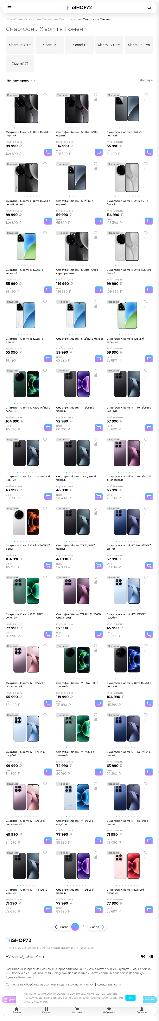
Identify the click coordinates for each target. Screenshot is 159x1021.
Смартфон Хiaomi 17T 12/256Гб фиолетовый (25, 684)
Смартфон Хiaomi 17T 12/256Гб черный (76, 478)
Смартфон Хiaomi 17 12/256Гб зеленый (75, 753)
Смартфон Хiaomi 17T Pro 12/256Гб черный (129, 409)
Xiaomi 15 (50, 45)
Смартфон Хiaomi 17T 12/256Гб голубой (126, 616)
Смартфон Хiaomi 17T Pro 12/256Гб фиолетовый (78, 616)
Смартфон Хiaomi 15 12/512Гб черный (74, 202)
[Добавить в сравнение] (45, 99)
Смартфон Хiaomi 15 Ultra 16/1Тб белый (128, 202)
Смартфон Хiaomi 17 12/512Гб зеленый (24, 616)
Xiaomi (47, 19)
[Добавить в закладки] (45, 95)
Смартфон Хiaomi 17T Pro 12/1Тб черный (26, 891)
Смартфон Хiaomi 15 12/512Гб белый (79, 338)
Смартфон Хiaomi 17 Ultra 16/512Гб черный (129, 684)
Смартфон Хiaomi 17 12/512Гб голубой (75, 822)
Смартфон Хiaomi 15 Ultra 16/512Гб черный (28, 133)
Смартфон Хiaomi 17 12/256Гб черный (75, 409)
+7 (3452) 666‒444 (25, 956)
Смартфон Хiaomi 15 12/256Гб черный (125, 133)
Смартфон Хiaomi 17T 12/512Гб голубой (25, 753)
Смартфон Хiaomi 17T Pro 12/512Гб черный (28, 478)
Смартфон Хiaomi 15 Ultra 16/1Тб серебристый (77, 271)
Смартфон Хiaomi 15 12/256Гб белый (25, 340)
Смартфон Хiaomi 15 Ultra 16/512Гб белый (129, 271)
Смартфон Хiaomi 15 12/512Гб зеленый (125, 340)
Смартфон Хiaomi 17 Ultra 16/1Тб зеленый (77, 684)
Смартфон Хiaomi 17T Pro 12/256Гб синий (129, 547)
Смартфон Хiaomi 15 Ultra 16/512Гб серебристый (28, 202)
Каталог (29, 19)
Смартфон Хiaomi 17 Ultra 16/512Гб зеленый (28, 409)
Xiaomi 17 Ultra (109, 45)
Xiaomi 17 (79, 45)
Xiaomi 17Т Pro (139, 45)
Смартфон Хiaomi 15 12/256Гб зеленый (25, 271)
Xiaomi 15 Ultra (20, 45)
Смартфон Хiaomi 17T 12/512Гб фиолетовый (25, 822)
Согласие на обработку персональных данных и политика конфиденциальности (63, 984)
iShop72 (11, 19)
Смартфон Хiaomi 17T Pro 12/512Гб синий (129, 753)
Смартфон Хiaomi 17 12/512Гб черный (75, 891)
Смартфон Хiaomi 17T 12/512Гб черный (75, 547)
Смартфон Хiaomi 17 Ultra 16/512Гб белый (28, 547)
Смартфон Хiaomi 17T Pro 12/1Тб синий (127, 822)
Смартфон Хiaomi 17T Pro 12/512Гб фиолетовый (129, 478)
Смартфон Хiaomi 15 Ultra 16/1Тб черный (77, 133)
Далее (94, 927)
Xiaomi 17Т (20, 63)
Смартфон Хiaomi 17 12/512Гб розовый (125, 891)
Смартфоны (67, 19)
